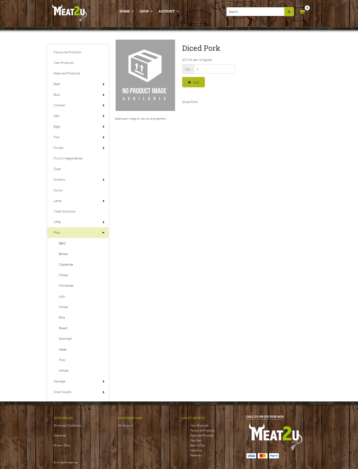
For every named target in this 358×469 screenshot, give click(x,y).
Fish (57, 137)
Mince (63, 307)
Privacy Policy (62, 445)
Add (196, 82)
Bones (63, 254)
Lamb (58, 201)
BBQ (62, 243)
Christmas (66, 285)
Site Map (195, 440)
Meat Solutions (64, 211)
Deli (56, 116)
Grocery (59, 179)
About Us (196, 450)
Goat (57, 169)
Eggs (57, 126)
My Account (125, 425)
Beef (57, 84)
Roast (63, 328)
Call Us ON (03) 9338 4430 (265, 416)
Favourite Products (67, 52)
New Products (64, 63)
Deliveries (60, 435)
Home (125, 11)
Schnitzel (65, 339)
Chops (63, 275)
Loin (62, 296)
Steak (63, 349)
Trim (62, 360)
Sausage (59, 381)
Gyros (58, 190)
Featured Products (67, 73)
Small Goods (62, 392)
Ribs (62, 317)
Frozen (59, 148)
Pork (57, 232)
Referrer (195, 455)
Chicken (59, 105)
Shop (144, 11)
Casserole (66, 264)
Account (166, 11)
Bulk (57, 94)
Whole (63, 370)
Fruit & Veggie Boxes (68, 158)
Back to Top (197, 445)
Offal (57, 222)
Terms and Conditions (67, 425)
